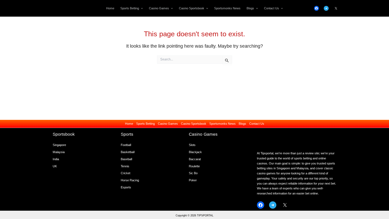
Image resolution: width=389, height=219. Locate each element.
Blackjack (195, 152)
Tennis (125, 166)
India (56, 159)
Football (126, 145)
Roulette (194, 166)
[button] (141, 8)
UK (55, 166)
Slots (192, 145)
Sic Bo (193, 173)
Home (129, 123)
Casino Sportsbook (193, 123)
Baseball (126, 159)
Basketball (128, 152)
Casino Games (168, 123)
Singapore (59, 145)
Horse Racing (130, 180)
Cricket (125, 173)
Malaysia (59, 152)
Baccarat (195, 159)
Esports (126, 187)
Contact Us (256, 123)
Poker (193, 180)
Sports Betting (145, 123)
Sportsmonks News (222, 123)
